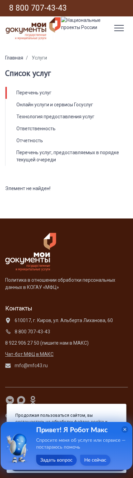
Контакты (18, 308)
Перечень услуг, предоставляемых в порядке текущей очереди (67, 156)
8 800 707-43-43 (32, 331)
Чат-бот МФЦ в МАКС (29, 354)
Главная (14, 58)
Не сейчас (95, 460)
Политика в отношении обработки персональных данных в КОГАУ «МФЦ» (60, 283)
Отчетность (29, 140)
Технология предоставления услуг (55, 116)
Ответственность (36, 128)
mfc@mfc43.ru (31, 365)
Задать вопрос (56, 460)
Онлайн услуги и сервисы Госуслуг (54, 104)
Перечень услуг (33, 92)
